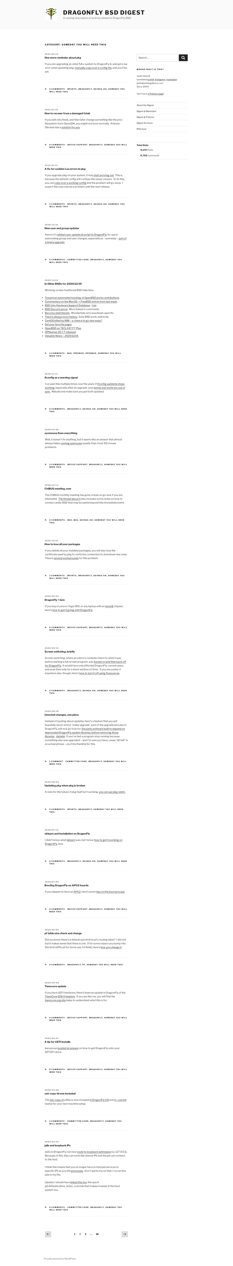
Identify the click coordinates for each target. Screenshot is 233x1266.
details (61, 736)
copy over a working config (70, 182)
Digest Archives (145, 123)
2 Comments (57, 353)
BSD (69, 353)
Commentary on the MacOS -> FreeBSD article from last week (81, 301)
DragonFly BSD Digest (104, 12)
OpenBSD (91, 353)
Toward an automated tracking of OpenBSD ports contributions (82, 297)
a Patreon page (155, 93)
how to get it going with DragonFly (72, 610)
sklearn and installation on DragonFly (67, 833)
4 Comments (57, 204)
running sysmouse (71, 443)
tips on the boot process (110, 891)
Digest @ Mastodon (146, 111)
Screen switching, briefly (60, 651)
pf (83, 965)
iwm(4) (109, 606)
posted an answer (68, 1048)
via (94, 305)
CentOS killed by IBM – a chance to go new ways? (73, 320)
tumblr (150, 79)
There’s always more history (61, 316)
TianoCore (51, 996)
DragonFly (85, 89)
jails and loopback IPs (58, 1145)
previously (77, 1170)
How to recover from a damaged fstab (67, 113)
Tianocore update (55, 986)
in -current (120, 1099)
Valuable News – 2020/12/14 (61, 335)
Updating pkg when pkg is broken (65, 785)
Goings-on (100, 89)
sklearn (71, 840)
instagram (160, 79)
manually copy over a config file (93, 67)
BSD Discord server (56, 309)
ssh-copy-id (57, 1099)
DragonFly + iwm (55, 599)
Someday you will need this (105, 965)
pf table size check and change (63, 933)
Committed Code (78, 260)
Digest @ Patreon (145, 117)
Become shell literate (57, 313)
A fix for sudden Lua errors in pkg (65, 168)
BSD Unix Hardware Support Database (67, 305)
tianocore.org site (55, 1000)
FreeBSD (78, 353)
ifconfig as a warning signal (61, 377)
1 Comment (56, 761)
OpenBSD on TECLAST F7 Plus (63, 328)
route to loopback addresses (94, 1151)
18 (98, 1234)
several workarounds (66, 558)
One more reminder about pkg (63, 57)
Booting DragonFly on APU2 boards (67, 885)
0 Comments (57, 89)
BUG (76, 520)
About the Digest (145, 105)
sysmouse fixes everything (61, 433)
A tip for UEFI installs (58, 1041)
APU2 (77, 891)
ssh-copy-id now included (60, 1093)
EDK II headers (66, 996)
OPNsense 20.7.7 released (60, 332)
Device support (77, 145)
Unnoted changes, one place (62, 714)
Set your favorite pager (58, 324)
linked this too (78, 1182)
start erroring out (104, 175)
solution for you (70, 127)
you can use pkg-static (112, 791)
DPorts (72, 89)
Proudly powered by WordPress (60, 1258)
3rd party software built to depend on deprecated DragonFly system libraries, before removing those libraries (85, 732)
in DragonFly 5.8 (99, 1099)
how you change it (111, 947)
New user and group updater (62, 228)
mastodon (171, 79)
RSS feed (141, 129)
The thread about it (69, 498)
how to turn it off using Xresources (99, 673)
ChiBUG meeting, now (58, 488)
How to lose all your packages (62, 544)
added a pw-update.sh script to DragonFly (81, 234)
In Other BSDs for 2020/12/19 (63, 283)
